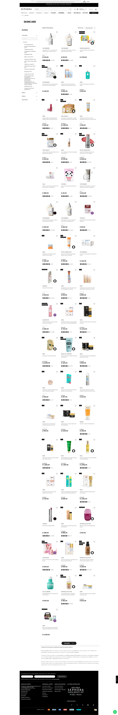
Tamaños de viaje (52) (29, 64)
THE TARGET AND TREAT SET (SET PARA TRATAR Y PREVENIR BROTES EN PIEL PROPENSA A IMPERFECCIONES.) (50, 85)
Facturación (44, 694)
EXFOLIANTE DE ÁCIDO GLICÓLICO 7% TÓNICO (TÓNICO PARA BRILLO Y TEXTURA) (68, 51)
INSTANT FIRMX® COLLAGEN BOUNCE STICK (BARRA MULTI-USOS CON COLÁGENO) (87, 153)
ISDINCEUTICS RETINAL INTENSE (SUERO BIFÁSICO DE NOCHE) (88, 322)
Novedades (23, 695)
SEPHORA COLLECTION (85, 523)
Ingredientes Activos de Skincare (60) (29, 79)
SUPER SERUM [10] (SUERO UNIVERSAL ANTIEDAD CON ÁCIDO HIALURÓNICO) (88, 458)
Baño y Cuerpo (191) (28, 56)
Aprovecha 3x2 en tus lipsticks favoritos (58, 4)
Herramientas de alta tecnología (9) (29, 77)
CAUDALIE (44, 286)
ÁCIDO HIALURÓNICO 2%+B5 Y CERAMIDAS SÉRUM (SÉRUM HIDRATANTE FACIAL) (68, 221)
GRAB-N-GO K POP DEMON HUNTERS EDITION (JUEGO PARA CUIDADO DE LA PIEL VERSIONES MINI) (50, 628)
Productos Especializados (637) (30, 47)
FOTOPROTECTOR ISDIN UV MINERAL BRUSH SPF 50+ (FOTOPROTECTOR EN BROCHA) (68, 289)
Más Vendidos (24, 694)
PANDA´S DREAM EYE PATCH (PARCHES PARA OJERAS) (68, 187)
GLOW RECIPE (45, 320)
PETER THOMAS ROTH (85, 150)
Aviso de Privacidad (59, 687)
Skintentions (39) (28, 86)
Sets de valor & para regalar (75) (30, 62)
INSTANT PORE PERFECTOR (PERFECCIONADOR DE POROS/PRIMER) (69, 356)
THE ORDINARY (46, 48)
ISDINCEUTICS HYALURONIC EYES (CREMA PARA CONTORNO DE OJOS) (88, 594)
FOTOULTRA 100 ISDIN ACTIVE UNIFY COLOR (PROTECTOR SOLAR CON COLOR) (49, 492)
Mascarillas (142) (28, 71)
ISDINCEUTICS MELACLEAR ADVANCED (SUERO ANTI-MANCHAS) (87, 492)
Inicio (22, 15)
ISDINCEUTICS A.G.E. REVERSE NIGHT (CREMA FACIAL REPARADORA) (68, 424)
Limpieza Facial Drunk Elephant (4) (29, 89)
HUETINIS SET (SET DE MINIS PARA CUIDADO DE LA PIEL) (50, 560)
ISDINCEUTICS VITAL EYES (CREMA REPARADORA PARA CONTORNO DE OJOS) (88, 356)
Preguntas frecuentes (47, 689)
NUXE (43, 354)
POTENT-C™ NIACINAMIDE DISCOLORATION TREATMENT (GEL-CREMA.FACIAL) (68, 255)
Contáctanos (45, 696)
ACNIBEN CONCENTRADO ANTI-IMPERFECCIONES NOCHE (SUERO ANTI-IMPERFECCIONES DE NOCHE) (69, 492)
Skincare (27, 15)
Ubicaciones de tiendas (47, 691)
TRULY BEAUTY (64, 116)
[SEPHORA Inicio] (26, 9)
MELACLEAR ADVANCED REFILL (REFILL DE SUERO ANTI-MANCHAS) (69, 526)
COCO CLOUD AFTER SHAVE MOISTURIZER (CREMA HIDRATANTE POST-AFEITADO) (50, 153)
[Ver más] (50, 45)
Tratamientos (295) (28, 49)
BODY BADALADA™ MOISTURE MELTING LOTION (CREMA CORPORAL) (50, 594)
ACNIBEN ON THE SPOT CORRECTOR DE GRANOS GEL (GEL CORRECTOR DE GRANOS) (68, 390)
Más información (84, 1)
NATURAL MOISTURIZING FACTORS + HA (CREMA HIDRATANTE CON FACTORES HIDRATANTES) (87, 187)
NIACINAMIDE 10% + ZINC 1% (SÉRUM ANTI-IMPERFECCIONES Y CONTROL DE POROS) (50, 51)
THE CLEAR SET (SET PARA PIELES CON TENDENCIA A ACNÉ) (88, 255)
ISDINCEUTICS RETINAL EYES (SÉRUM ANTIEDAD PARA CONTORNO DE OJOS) (50, 458)
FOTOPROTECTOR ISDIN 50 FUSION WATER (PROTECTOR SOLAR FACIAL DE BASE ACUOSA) (68, 85)
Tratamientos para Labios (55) (30, 67)
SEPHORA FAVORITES (85, 48)
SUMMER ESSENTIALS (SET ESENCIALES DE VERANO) (87, 51)
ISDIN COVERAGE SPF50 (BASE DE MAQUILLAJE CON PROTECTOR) (69, 153)
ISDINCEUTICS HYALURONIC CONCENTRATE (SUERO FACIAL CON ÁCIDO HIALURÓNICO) (69, 560)
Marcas (94, 12)
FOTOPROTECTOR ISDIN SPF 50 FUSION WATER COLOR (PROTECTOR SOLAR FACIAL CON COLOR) (87, 289)
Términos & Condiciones (47, 687)
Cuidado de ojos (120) (29, 74)
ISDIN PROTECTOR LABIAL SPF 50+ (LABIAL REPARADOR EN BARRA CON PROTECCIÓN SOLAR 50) (87, 390)
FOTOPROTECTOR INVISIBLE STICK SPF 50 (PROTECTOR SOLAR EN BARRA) (49, 255)
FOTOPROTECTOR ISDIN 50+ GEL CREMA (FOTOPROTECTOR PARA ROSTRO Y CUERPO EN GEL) (88, 119)
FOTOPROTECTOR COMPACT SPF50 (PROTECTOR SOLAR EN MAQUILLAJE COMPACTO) (50, 390)
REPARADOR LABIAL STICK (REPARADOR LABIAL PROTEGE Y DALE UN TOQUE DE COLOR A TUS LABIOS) (49, 119)
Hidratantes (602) (28, 54)
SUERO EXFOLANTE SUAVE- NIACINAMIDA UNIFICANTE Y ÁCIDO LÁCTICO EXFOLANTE (68, 594)
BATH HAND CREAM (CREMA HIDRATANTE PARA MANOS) (87, 526)
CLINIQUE (44, 523)
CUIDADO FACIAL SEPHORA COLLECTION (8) (30, 84)
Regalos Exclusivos (25, 697)
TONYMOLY (63, 184)
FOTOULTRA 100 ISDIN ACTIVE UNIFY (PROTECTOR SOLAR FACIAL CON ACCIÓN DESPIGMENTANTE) (69, 322)
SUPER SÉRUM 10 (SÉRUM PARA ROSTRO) (49, 355)
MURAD (81, 421)
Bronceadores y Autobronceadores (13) (29, 81)
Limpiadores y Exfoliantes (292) (30, 52)
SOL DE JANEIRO (46, 591)
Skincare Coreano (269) (29, 69)
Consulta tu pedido (46, 686)
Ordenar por (80, 27)
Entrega (44, 693)
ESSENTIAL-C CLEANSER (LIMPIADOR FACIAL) (87, 423)
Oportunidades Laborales (60, 689)
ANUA (43, 625)
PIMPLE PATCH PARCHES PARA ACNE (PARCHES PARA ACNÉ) (88, 221)
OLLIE (43, 184)
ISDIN (62, 82)
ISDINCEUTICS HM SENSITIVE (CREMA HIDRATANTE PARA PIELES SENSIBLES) (48, 424)
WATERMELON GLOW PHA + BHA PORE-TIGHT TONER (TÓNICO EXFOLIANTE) (49, 322)
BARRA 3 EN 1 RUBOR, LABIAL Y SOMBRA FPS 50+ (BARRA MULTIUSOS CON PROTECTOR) (50, 187)
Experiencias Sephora (26, 699)
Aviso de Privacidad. (55, 679)
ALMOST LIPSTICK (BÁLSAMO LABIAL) (48, 525)
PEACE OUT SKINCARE (66, 354)
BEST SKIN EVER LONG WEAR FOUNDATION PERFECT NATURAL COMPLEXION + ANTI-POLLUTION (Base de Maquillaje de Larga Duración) (87, 560)
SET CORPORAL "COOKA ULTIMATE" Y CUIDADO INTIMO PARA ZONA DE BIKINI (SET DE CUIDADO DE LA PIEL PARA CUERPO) (69, 119)
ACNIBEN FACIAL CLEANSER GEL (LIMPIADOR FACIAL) (87, 85)
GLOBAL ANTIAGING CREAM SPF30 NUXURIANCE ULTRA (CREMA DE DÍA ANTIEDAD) (69, 458)
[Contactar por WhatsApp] (115, 712)
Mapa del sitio (58, 691)
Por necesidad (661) (28, 44)
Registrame (62, 676)
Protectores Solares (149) (30, 59)
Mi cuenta (91, 9)
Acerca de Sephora (59, 686)
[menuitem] (24, 13)
